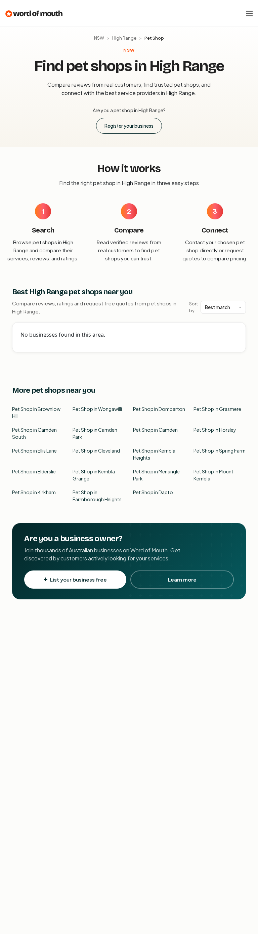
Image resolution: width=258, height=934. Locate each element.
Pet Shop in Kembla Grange (94, 474)
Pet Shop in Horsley (215, 430)
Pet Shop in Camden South (34, 433)
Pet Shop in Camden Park (95, 433)
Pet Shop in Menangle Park (156, 474)
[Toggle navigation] (249, 13)
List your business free (78, 579)
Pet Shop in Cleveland (96, 451)
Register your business (129, 126)
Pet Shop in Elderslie (34, 471)
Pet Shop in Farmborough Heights (97, 495)
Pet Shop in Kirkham (34, 492)
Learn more (182, 579)
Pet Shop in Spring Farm (220, 451)
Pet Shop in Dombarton (159, 409)
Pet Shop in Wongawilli (97, 409)
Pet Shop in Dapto (153, 492)
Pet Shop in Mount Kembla (213, 474)
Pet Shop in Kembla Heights (154, 454)
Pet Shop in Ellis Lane (34, 451)
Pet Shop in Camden (155, 430)
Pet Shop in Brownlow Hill (36, 412)
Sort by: (193, 307)
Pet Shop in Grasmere (217, 409)
